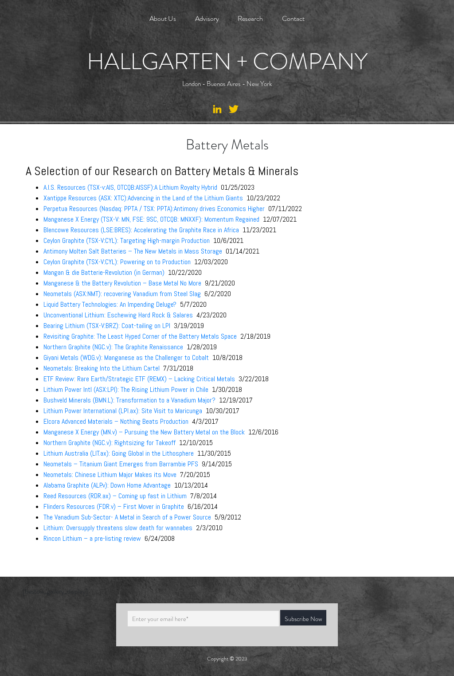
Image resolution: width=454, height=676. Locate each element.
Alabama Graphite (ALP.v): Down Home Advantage (107, 485)
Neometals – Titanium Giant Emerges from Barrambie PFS (120, 464)
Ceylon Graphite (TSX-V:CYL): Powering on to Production (117, 261)
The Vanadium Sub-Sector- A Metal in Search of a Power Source (128, 517)
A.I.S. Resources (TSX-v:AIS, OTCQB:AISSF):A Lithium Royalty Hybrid (130, 187)
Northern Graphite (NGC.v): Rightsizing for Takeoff (109, 442)
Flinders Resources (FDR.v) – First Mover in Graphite (113, 506)
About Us (162, 18)
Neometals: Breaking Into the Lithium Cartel (101, 368)
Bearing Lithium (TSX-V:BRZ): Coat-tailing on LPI (106, 325)
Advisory (207, 18)
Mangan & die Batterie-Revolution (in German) (103, 272)
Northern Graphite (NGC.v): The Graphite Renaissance (113, 347)
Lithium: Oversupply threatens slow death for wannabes (117, 527)
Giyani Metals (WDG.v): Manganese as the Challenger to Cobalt (126, 357)
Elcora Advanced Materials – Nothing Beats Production (115, 421)
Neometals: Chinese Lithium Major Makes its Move (109, 474)
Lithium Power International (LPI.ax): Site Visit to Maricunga (122, 410)
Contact (293, 18)
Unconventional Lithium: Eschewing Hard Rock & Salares (118, 315)
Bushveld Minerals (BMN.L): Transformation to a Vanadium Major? (129, 400)
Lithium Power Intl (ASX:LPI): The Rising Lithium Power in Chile (125, 389)
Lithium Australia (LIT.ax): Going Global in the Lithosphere (119, 453)
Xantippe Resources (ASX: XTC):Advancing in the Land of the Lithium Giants (143, 198)
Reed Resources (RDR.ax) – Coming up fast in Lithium (115, 495)
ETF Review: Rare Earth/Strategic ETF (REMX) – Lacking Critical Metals (139, 378)
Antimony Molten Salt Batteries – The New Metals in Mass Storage (132, 251)
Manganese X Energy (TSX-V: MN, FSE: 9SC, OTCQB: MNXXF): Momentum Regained (152, 219)
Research (250, 18)
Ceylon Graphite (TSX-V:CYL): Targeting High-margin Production (127, 240)
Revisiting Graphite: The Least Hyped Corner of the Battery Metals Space (140, 336)
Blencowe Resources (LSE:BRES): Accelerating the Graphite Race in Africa (142, 229)
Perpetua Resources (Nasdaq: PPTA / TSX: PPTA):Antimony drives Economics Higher (154, 208)
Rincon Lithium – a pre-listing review (92, 538)
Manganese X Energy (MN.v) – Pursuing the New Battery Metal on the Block (144, 432)
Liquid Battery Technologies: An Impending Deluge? (109, 304)
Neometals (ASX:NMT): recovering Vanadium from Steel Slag (122, 293)
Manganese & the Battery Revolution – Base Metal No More (122, 283)
